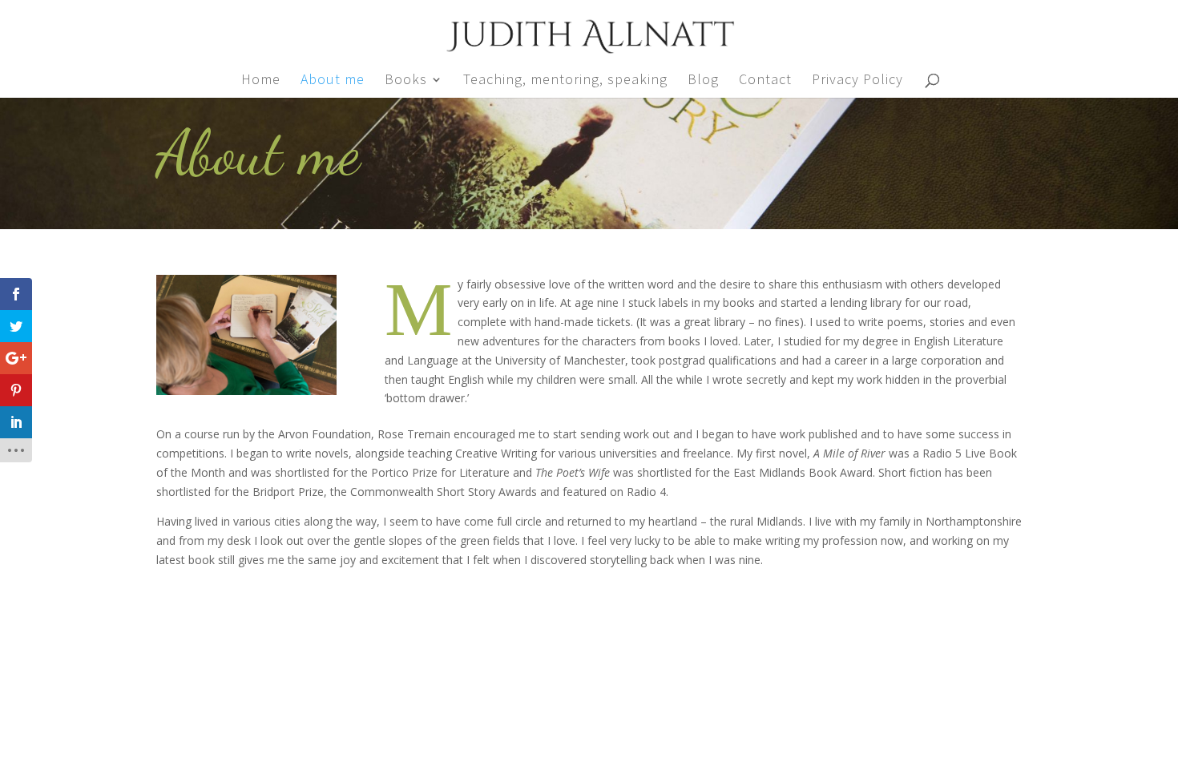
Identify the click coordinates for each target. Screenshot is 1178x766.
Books (406, 81)
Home (260, 81)
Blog (703, 81)
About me (333, 81)
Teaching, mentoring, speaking (565, 81)
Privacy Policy (857, 81)
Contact (765, 81)
